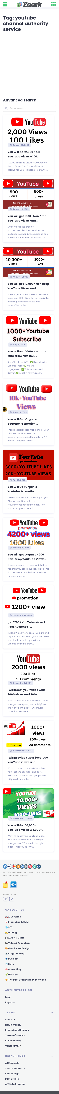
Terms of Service (15, 1035)
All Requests (12, 1063)
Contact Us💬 (13, 1045)
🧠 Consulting (13, 969)
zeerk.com (22, 872)
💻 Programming (14, 953)
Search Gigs (12, 1073)
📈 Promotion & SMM (17, 921)
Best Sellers (12, 1078)
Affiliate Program (15, 1084)
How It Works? (13, 1024)
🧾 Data (9, 964)
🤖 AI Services (13, 916)
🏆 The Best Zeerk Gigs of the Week (25, 979)
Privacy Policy (13, 1040)
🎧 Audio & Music (14, 937)
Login (8, 997)
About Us (10, 1019)
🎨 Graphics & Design (17, 948)
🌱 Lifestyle (11, 974)
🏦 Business (11, 958)
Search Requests (15, 1068)
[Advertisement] (29, 64)
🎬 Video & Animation (17, 943)
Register (10, 1002)
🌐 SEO (9, 927)
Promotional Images (17, 1030)
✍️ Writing (11, 932)
